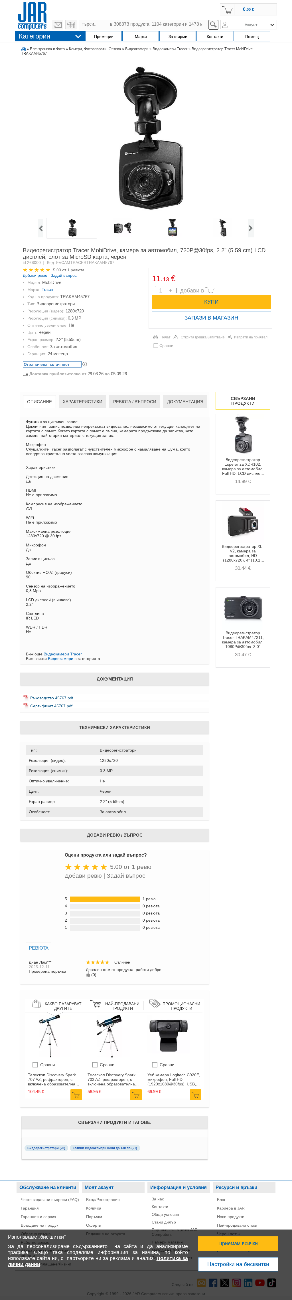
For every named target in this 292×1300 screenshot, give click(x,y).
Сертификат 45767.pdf (51, 706)
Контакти (160, 1206)
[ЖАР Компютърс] (32, 15)
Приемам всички (238, 1243)
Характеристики (82, 401)
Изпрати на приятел (250, 337)
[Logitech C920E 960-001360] (168, 1056)
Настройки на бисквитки (238, 1264)
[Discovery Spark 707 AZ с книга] (49, 1056)
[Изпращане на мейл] (57, 24)
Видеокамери (136, 49)
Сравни (166, 345)
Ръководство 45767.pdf (51, 698)
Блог (221, 1199)
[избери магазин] (70, 24)
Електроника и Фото (47, 49)
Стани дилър (164, 1222)
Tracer (48, 289)
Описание (39, 401)
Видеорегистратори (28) (46, 1148)
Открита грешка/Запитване (203, 337)
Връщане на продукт (40, 1225)
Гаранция (30, 1208)
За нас (158, 1199)
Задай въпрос (64, 275)
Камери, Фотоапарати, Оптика (95, 49)
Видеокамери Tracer (170, 49)
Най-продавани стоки (237, 1225)
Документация (185, 401)
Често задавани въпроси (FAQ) (50, 1199)
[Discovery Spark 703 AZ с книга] (109, 1056)
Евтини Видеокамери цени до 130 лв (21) (105, 1148)
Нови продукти (230, 1216)
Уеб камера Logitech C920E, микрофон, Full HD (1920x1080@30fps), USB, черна (173, 1079)
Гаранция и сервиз (38, 1216)
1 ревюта (75, 270)
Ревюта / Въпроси (134, 401)
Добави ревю (35, 275)
